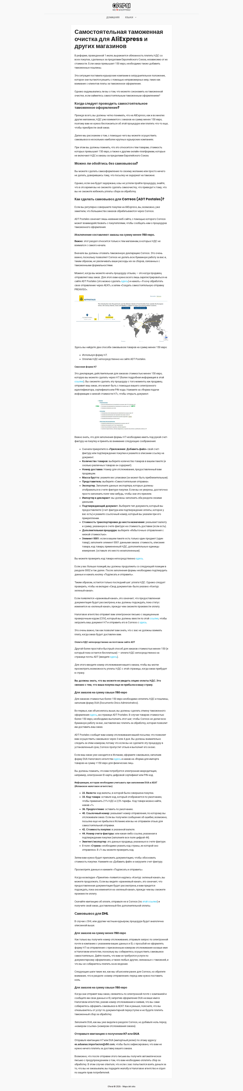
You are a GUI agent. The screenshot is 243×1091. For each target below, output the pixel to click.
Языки (129, 17)
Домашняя (113, 17)
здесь (124, 281)
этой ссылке (149, 901)
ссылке (79, 381)
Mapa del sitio (129, 1086)
